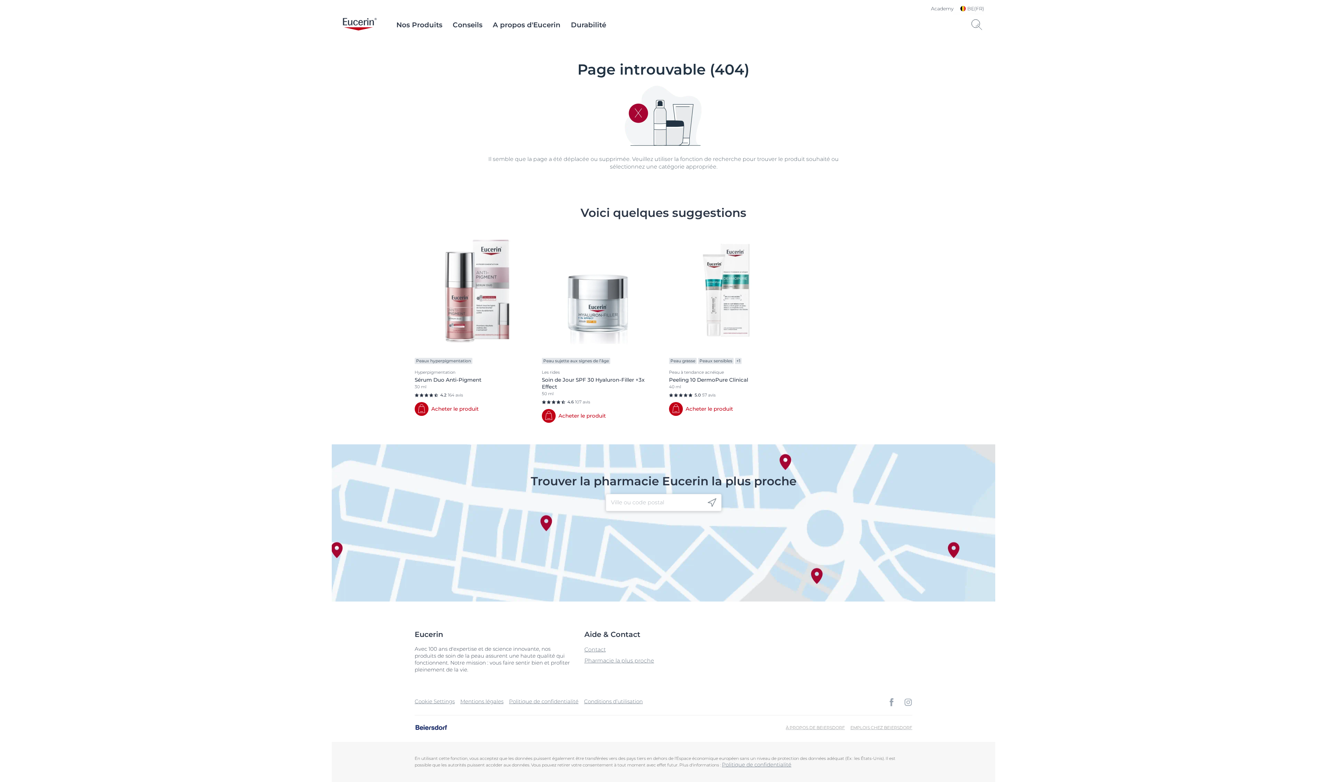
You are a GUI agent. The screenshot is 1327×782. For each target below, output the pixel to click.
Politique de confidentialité (543, 701)
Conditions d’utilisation (613, 701)
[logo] (360, 25)
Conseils (467, 25)
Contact (595, 649)
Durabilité (588, 25)
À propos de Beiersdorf (815, 727)
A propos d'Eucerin (527, 25)
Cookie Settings (435, 701)
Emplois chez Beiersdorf (881, 727)
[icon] (712, 502)
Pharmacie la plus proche (619, 660)
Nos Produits (419, 25)
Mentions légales (481, 701)
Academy (942, 9)
